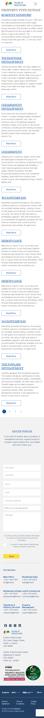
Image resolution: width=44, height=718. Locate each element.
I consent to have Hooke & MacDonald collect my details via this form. (24, 546)
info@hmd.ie (8, 582)
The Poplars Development (12, 366)
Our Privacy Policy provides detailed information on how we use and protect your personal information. (22, 538)
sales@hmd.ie (28, 582)
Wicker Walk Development (12, 59)
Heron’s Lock (11, 240)
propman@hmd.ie (29, 612)
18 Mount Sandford (16, 15)
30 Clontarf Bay (13, 197)
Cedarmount (11, 151)
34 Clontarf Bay (13, 321)
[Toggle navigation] (35, 4)
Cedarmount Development (12, 106)
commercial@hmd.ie (30, 596)
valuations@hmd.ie (11, 612)
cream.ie (16, 709)
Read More (11, 50)
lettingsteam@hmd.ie (12, 596)
